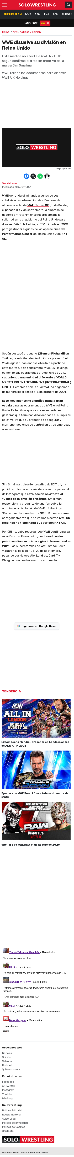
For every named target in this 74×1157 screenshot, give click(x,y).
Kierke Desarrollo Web (38, 1152)
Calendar (7, 1061)
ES (47, 23)
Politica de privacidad (15, 1122)
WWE (28, 14)
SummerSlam (12, 14)
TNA (46, 14)
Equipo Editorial (11, 1114)
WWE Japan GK (38, 205)
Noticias (7, 1053)
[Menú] (4, 4)
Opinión (6, 1057)
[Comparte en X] (33, 176)
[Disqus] (36, 896)
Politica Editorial (12, 1110)
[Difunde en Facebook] (26, 176)
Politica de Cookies (13, 1126)
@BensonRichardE (51, 353)
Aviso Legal (9, 1118)
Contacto (8, 1131)
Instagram (8, 1090)
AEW (37, 14)
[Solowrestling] (37, 5)
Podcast (7, 1065)
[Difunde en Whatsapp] (40, 176)
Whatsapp (8, 1098)
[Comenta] (47, 176)
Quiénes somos (11, 1069)
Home (5, 32)
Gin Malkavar (9, 183)
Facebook (8, 1081)
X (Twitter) (8, 1085)
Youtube (7, 1094)
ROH (55, 14)
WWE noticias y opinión (27, 32)
